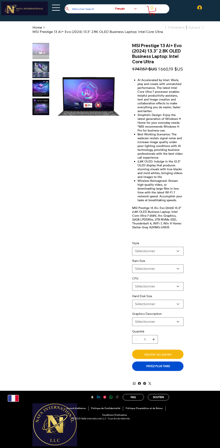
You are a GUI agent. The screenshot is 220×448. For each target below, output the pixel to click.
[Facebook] (139, 383)
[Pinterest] (144, 383)
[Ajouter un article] (153, 339)
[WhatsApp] (134, 383)
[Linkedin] (98, 397)
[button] (152, 10)
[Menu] (56, 8)
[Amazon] (92, 397)
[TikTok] (117, 397)
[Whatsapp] (111, 397)
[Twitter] (150, 383)
